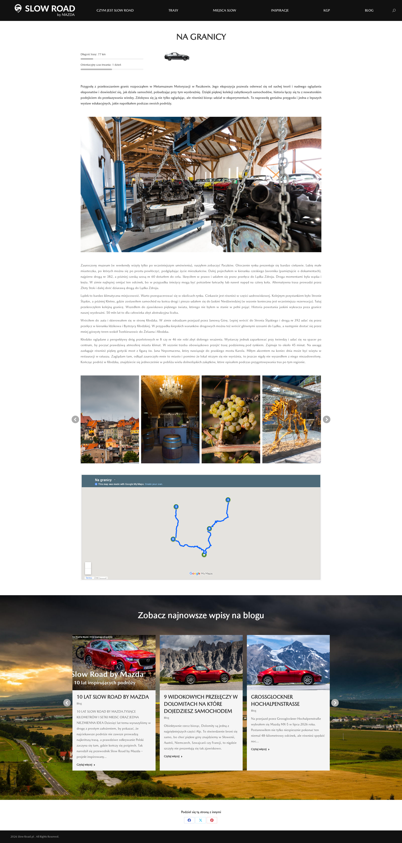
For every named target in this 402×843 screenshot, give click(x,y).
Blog (79, 703)
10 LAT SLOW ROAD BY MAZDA (113, 697)
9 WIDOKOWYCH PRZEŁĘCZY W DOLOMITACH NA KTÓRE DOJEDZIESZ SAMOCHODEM (201, 704)
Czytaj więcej (84, 764)
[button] (75, 419)
